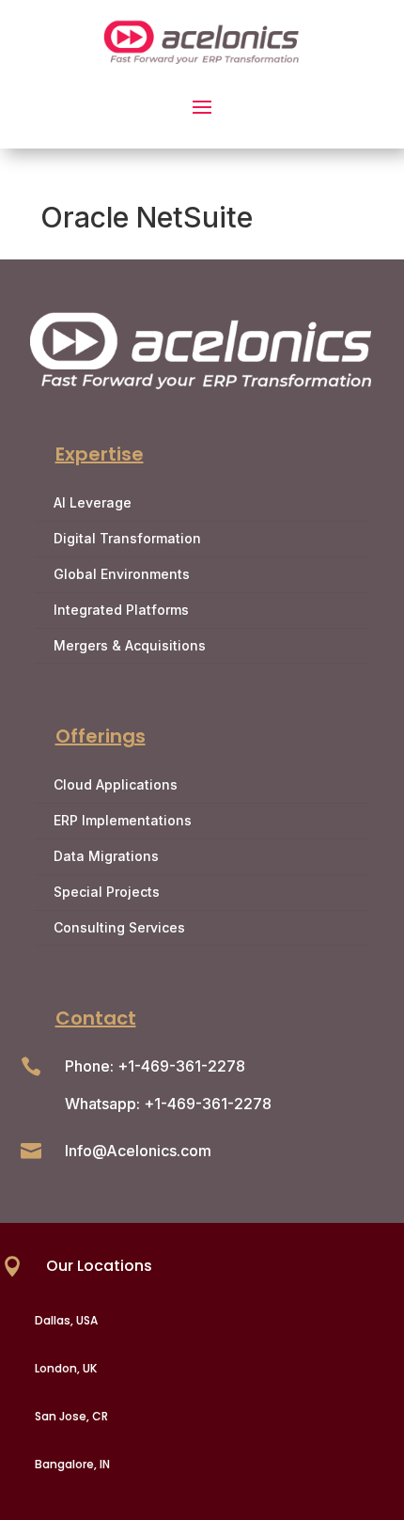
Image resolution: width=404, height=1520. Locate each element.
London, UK (66, 1368)
